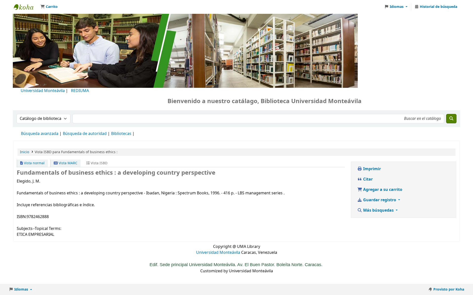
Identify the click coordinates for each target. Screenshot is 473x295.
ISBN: (22, 217)
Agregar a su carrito (382, 190)
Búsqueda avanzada (39, 134)
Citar (367, 179)
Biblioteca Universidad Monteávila (26, 7)
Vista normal (34, 163)
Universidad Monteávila (43, 91)
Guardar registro (379, 200)
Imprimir (371, 169)
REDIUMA (80, 91)
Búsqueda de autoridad (85, 134)
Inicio (24, 152)
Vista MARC (67, 163)
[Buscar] (451, 118)
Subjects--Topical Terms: (39, 229)
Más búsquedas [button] (378, 210)
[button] (49, 7)
